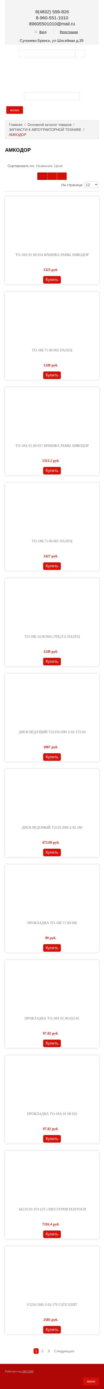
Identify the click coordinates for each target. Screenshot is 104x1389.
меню (14, 110)
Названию (44, 166)
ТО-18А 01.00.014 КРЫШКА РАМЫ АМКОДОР (52, 255)
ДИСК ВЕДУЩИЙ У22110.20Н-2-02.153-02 (52, 732)
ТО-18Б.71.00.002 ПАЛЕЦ (52, 350)
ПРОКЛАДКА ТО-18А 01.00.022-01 (52, 1018)
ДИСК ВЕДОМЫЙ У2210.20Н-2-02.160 (52, 827)
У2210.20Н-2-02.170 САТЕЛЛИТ (52, 1305)
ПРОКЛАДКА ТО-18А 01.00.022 (52, 1114)
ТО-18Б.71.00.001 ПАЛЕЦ (52, 541)
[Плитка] (42, 176)
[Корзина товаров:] (87, 96)
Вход (42, 32)
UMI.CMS (27, 1371)
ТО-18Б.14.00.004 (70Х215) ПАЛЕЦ (52, 636)
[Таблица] (52, 176)
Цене (58, 166)
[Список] (62, 176)
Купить (52, 280)
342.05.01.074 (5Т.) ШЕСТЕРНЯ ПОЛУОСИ (52, 1209)
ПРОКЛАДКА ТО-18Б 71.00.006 (52, 923)
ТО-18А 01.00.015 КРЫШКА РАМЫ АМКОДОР (52, 446)
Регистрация (69, 32)
